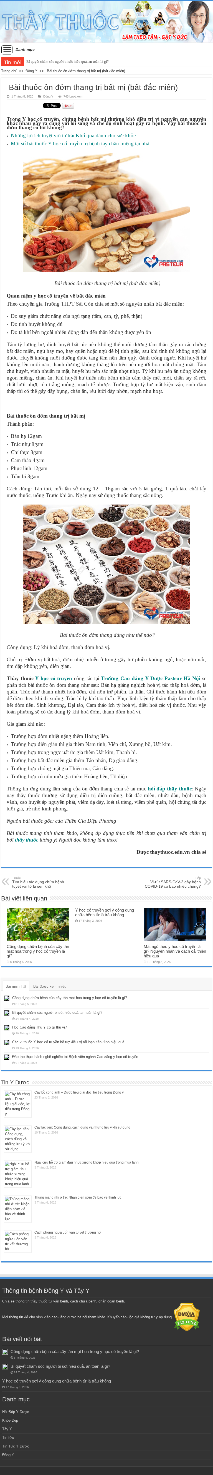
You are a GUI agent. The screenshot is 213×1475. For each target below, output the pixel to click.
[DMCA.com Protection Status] (187, 1317)
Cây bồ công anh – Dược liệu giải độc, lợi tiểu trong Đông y (79, 1092)
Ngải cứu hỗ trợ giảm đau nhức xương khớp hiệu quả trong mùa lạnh (86, 1162)
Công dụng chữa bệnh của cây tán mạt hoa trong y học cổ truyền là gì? (38, 951)
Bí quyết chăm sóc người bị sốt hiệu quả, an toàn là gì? (67, 61)
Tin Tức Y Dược (15, 1446)
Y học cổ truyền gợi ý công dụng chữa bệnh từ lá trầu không (104, 912)
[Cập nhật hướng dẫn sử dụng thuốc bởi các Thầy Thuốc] (106, 22)
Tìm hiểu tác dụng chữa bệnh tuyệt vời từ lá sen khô (38, 882)
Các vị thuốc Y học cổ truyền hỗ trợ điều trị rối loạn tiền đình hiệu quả (68, 1042)
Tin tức (8, 1438)
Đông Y (31, 71)
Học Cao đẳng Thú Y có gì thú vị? (39, 1027)
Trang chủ (9, 71)
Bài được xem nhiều (49, 986)
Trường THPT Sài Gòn (68, 304)
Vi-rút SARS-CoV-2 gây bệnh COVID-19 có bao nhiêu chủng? (173, 882)
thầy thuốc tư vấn (45, 1301)
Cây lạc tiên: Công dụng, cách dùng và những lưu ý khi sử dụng (82, 1127)
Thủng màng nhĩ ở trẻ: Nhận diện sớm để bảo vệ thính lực (77, 1197)
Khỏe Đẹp (10, 1420)
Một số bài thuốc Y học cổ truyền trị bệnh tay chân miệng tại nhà (80, 143)
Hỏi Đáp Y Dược (15, 1412)
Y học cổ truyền (53, 678)
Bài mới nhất (16, 986)
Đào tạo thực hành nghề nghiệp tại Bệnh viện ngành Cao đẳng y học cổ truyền (75, 1057)
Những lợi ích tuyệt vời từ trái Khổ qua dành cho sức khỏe (73, 135)
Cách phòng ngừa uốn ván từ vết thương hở (67, 1232)
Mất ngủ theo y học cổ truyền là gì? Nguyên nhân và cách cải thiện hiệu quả (175, 951)
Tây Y (7, 1429)
